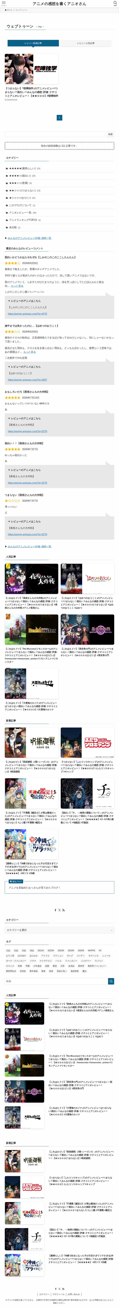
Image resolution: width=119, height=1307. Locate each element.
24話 (32, 950)
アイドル (45, 956)
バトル (58, 961)
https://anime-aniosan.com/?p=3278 (27, 431)
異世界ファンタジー (97, 966)
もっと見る (17, 286)
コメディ (81, 956)
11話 (8, 950)
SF (100, 950)
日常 (63, 966)
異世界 (81, 966)
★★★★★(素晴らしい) (24, 168)
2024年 (71, 950)
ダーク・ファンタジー (16, 961)
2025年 (81, 950)
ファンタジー (71, 961)
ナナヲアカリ (46, 961)
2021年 (41, 950)
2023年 (61, 950)
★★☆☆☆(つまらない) (24, 190)
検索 (110, 134)
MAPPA (91, 950)
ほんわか (34, 956)
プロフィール (59, 1294)
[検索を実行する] (111, 981)
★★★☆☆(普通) (20, 183)
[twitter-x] (59, 910)
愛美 (55, 966)
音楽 (51, 971)
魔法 (84, 971)
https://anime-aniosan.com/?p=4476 (27, 313)
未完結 (71, 966)
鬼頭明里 (75, 971)
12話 (16, 950)
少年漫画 (37, 966)
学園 (28, 966)
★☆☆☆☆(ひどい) (22, 197)
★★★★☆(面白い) (22, 175)
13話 (24, 950)
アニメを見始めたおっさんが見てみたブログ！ (35, 887)
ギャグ (70, 956)
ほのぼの (22, 956)
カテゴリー (44, 1294)
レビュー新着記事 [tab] (33, 43)
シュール (106, 956)
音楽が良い (62, 971)
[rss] (63, 910)
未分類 (14, 227)
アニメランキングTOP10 (25, 220)
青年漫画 (34, 971)
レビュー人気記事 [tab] (86, 43)
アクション (58, 956)
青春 (43, 971)
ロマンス (10, 966)
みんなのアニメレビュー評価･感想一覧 (29, 238)
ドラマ (33, 961)
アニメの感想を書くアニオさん (59, 4)
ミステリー (86, 961)
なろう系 (10, 956)
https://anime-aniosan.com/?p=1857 (27, 379)
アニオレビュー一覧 (22, 212)
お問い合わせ (74, 1294)
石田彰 (23, 971)
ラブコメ (99, 961)
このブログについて (22, 205)
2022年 (51, 950)
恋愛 (47, 966)
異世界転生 (11, 971)
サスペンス (93, 956)
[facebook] (55, 910)
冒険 (20, 966)
